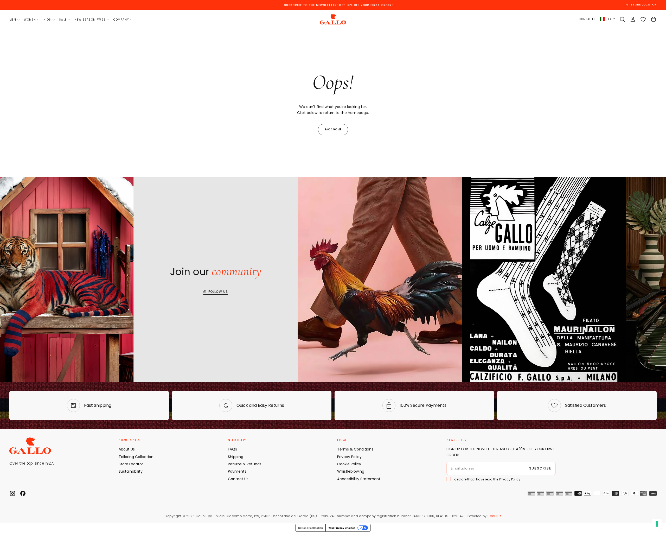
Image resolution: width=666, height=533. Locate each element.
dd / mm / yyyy (301, 280)
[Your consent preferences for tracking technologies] (657, 524)
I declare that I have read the (325, 293)
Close (333, 320)
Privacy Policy (348, 293)
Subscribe (333, 305)
